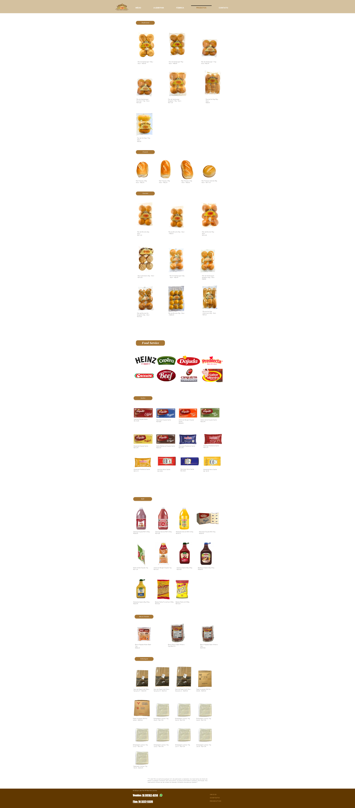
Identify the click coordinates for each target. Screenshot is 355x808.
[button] (145, 23)
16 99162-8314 (150, 795)
